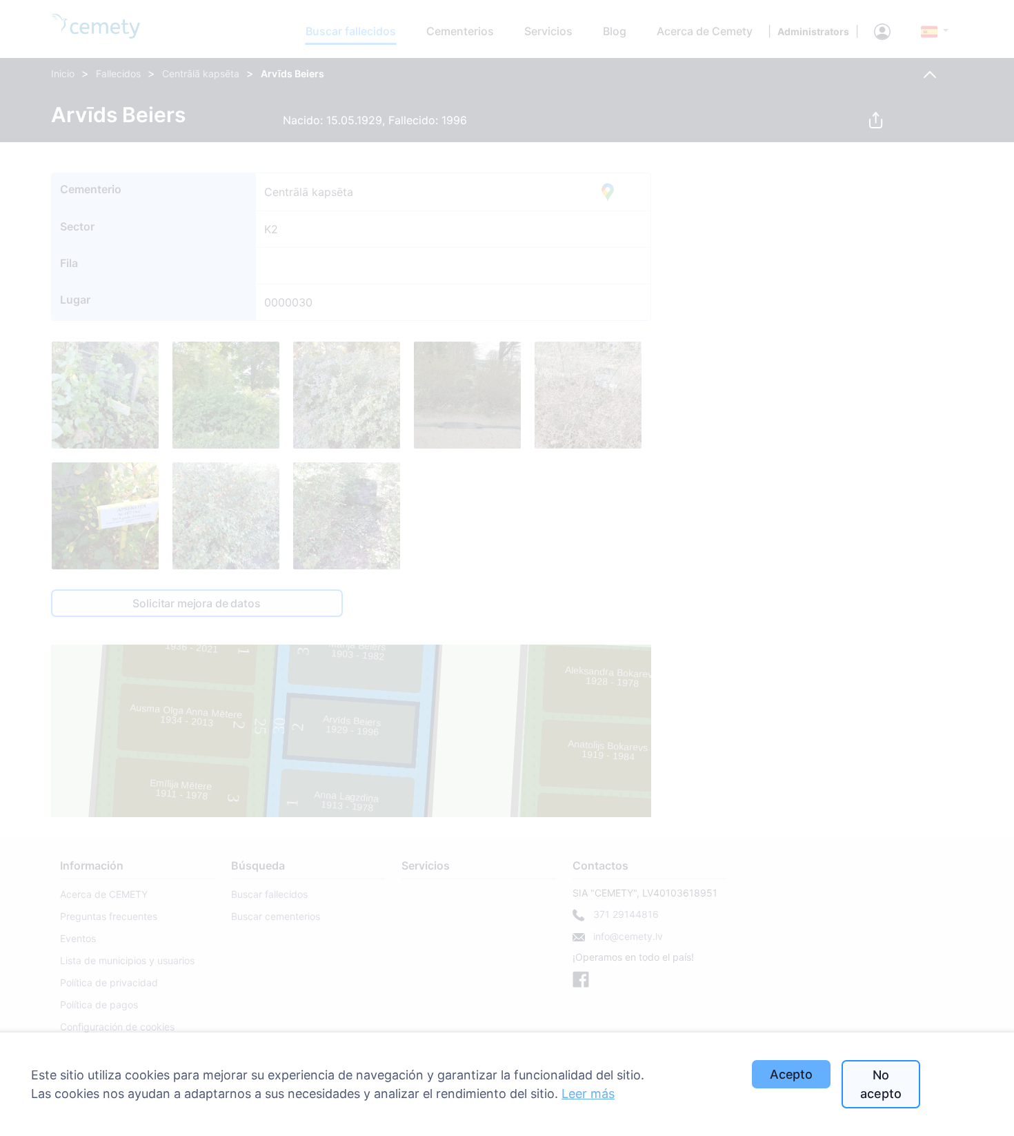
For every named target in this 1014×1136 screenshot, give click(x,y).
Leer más (588, 1093)
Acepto (791, 1074)
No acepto (880, 1084)
